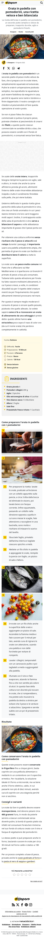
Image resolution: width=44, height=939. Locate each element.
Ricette (21, 32)
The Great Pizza (14, 927)
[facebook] (22, 905)
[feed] (13, 905)
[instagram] (30, 905)
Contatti (35, 911)
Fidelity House (36, 924)
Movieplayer (16, 924)
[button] (4, 68)
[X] (17, 905)
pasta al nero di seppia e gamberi (19, 861)
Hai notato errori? (36, 881)
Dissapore (13, 32)
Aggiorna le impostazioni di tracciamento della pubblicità (22, 916)
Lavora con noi (21, 914)
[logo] (11, 2)
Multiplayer (6, 924)
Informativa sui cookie (13, 911)
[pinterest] (26, 905)
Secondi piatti (29, 32)
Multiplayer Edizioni (28, 927)
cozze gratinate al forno (29, 857)
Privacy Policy (26, 911)
